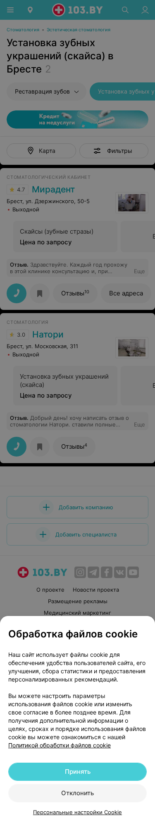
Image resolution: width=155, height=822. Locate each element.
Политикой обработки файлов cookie (59, 745)
